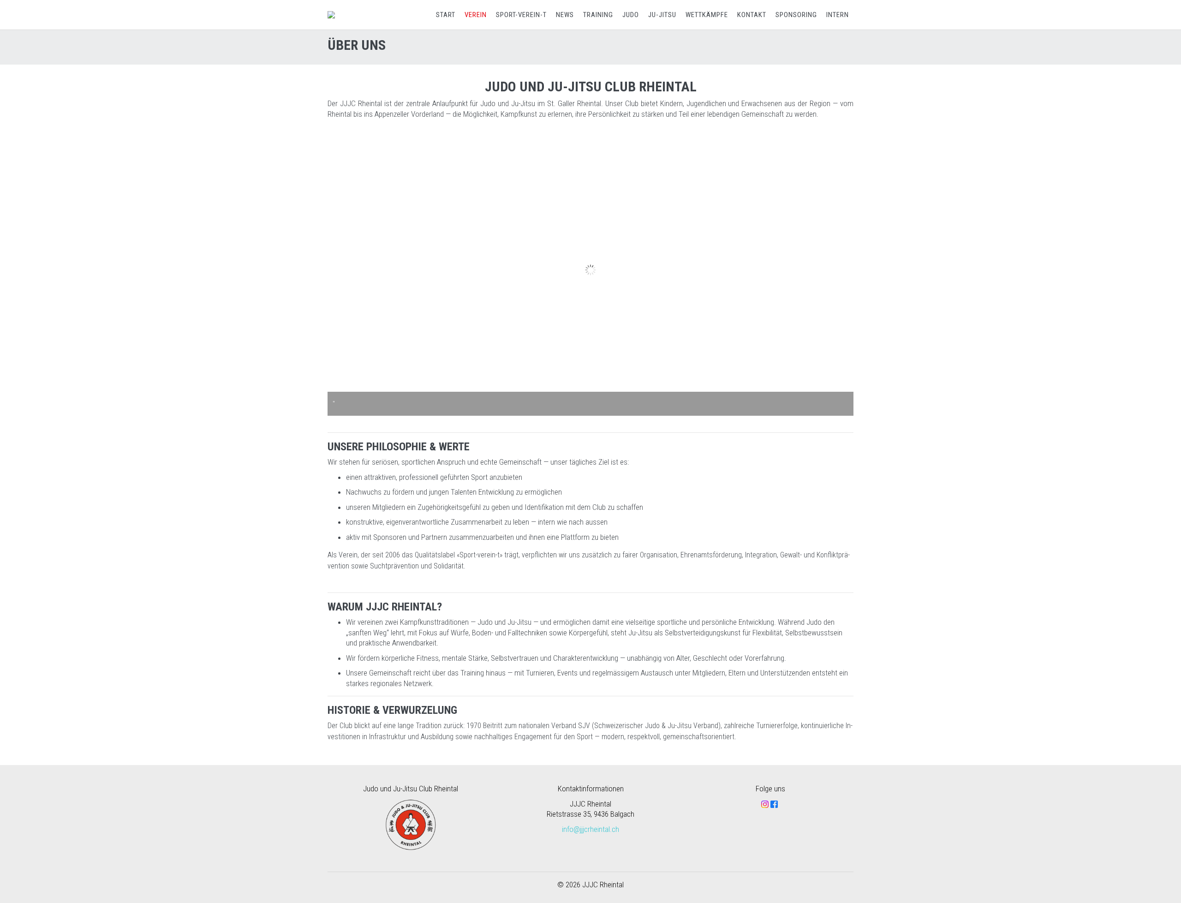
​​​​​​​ (774, 803)
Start (445, 15)
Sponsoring (796, 15)
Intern (837, 15)
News (565, 15)
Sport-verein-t (521, 15)
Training (598, 15)
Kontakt (751, 15)
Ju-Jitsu (662, 15)
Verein (476, 15)
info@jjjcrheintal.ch (590, 829)
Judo (630, 15)
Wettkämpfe (707, 15)
